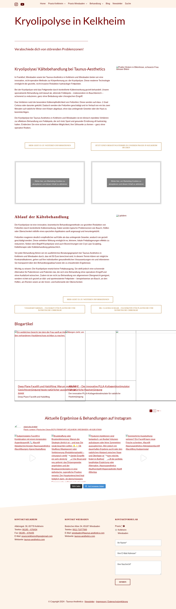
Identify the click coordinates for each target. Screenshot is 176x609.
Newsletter (89, 602)
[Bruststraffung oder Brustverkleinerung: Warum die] (69, 458)
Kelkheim (122, 530)
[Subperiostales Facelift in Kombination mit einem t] (32, 458)
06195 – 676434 (29, 530)
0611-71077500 (80, 530)
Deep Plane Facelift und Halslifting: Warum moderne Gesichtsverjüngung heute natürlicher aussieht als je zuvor (47, 389)
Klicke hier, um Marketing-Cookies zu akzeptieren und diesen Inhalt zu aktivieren (49, 182)
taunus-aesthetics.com (34, 539)
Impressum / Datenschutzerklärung (112, 602)
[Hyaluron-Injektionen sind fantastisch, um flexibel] (106, 458)
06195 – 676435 (26, 533)
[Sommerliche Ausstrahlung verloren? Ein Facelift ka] (144, 458)
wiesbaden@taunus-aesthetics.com (88, 533)
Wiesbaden (123, 533)
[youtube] (22, 4)
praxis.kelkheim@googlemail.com (37, 536)
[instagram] (16, 4)
